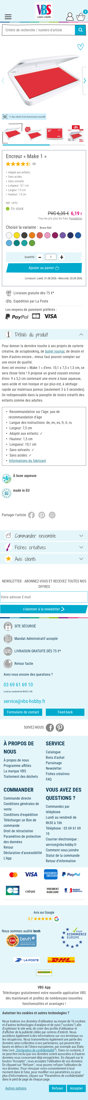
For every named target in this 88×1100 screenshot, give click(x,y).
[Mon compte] (70, 16)
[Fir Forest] (17, 243)
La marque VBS (15, 771)
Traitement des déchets (21, 776)
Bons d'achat (55, 757)
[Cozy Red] (55, 235)
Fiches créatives (57, 774)
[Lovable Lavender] (63, 235)
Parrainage (54, 763)
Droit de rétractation (18, 831)
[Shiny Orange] (32, 235)
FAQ (49, 779)
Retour (8, 847)
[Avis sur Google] (44, 916)
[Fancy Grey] (24, 235)
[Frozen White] (9, 235)
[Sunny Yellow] (17, 235)
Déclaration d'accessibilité (23, 853)
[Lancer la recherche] (80, 30)
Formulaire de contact (23, 712)
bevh (36, 931)
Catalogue (53, 752)
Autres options (15, 1088)
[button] (7, 80)
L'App (8, 858)
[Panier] (80, 16)
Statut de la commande (63, 855)
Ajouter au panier (41, 268)
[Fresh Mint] (24, 243)
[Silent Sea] (78, 235)
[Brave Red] (40, 235)
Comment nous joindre (62, 850)
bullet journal (55, 351)
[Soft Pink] (47, 235)
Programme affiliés (17, 766)
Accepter (76, 1088)
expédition (76, 218)
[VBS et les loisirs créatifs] (44, 11)
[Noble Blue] (70, 235)
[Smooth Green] (32, 243)
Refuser (57, 1088)
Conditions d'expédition (21, 815)
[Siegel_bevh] (21, 940)
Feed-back (65, 712)
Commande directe (17, 798)
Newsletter (54, 768)
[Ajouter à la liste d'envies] (80, 46)
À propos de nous (16, 760)
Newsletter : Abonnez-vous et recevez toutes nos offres (44, 584)
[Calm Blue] (9, 243)
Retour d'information (61, 861)
